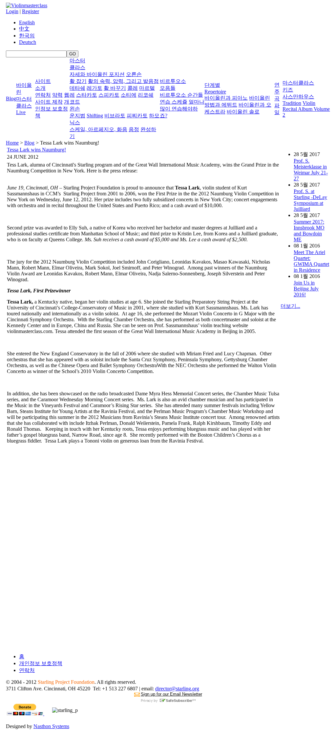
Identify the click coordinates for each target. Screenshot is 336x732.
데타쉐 (77, 88)
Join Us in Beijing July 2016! (306, 288)
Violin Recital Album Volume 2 (306, 109)
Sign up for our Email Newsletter (171, 694)
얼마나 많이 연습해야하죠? (182, 108)
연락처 (43, 95)
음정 (134, 129)
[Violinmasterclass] (26, 5)
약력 (57, 95)
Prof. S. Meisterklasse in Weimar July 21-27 (311, 169)
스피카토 (108, 95)
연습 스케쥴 (173, 102)
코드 (75, 102)
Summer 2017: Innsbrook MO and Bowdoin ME (309, 230)
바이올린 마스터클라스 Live (24, 98)
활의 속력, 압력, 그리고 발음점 (123, 81)
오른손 (134, 74)
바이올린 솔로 (243, 111)
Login (12, 11)
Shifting (95, 115)
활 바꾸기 (115, 88)
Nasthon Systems (51, 726)
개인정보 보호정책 (52, 108)
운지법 (77, 115)
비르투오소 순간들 (181, 95)
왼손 (75, 108)
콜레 (132, 88)
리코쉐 (146, 95)
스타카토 (86, 95)
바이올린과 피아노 (226, 98)
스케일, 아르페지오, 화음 (98, 129)
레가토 (94, 88)
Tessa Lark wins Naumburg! (36, 149)
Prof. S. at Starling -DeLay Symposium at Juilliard (310, 200)
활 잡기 (78, 81)
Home (12, 143)
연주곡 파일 (277, 98)
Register (30, 11)
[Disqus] (143, 566)
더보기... (290, 306)
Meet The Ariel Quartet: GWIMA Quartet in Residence (311, 261)
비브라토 (114, 115)
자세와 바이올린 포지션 (97, 74)
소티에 (128, 95)
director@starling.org (177, 688)
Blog (11, 98)
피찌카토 (137, 115)
